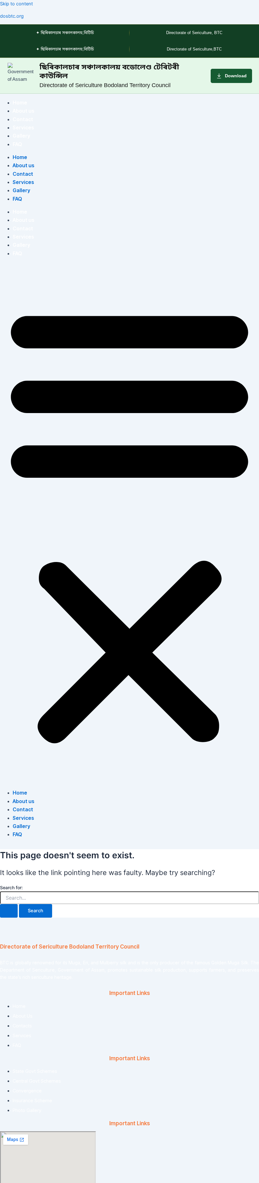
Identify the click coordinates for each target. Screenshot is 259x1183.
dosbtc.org (12, 16)
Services (23, 127)
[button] (129, 523)
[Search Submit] (9, 911)
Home (20, 102)
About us (23, 111)
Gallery (21, 136)
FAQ (17, 144)
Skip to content (16, 4)
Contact (23, 119)
